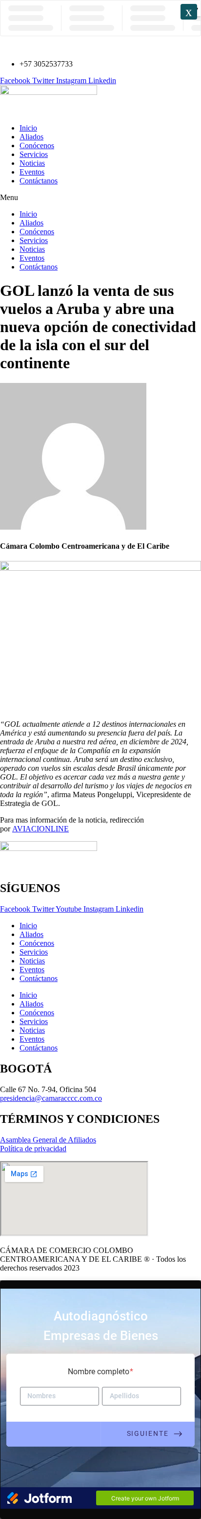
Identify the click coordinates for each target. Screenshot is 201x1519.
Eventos (32, 172)
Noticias (32, 163)
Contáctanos (39, 181)
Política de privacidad (33, 1148)
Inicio (28, 128)
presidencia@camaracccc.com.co (51, 1098)
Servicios (34, 154)
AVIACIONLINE (40, 829)
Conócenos (37, 145)
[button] (100, 197)
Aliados (31, 137)
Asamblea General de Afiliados (48, 1140)
